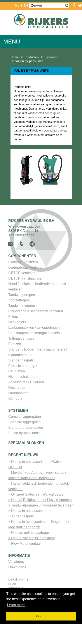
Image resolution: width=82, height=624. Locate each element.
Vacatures (16, 562)
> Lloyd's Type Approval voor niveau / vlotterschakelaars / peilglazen (37, 475)
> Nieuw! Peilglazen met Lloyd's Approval (40, 500)
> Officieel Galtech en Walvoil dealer (36, 494)
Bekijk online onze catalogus (18, 583)
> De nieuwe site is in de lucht (31, 538)
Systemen (18, 410)
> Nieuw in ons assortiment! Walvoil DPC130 (35, 464)
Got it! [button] (41, 616)
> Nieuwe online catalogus (29, 532)
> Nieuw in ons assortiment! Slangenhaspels (29, 513)
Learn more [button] (16, 605)
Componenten (22, 256)
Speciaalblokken (26, 443)
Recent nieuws (23, 455)
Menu (11, 41)
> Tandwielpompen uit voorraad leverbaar (40, 505)
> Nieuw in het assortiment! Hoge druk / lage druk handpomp (38, 524)
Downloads (17, 567)
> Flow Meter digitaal (24, 543)
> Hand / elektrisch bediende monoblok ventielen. (38, 486)
